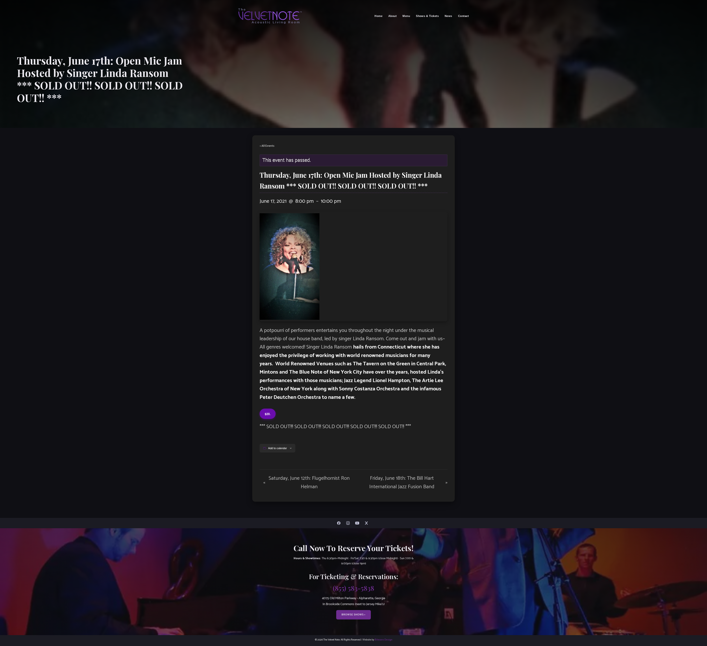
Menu (406, 16)
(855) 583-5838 (353, 588)
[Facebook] (340, 523)
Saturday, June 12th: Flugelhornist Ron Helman (306, 482)
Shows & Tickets (427, 16)
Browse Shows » (353, 614)
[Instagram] (349, 523)
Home (378, 16)
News (448, 16)
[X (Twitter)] (367, 523)
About (392, 16)
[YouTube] (358, 523)
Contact (463, 16)
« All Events (267, 146)
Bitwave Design (383, 640)
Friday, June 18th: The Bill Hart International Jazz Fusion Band (408, 482)
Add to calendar (277, 448)
